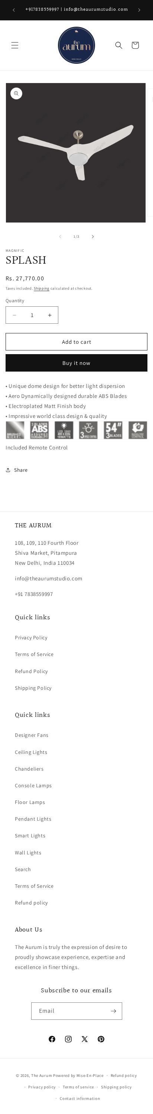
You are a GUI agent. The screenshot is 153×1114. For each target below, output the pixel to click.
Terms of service (78, 1087)
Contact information (80, 1098)
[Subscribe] (113, 1011)
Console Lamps (33, 785)
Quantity (15, 300)
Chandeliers (29, 768)
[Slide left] (60, 236)
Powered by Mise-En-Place (78, 1075)
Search (23, 869)
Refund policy (31, 902)
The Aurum (41, 1075)
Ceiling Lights (31, 752)
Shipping (41, 288)
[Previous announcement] (14, 10)
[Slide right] (93, 236)
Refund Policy (31, 671)
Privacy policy (42, 1087)
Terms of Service (34, 654)
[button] (15, 45)
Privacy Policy (31, 637)
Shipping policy (116, 1087)
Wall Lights (28, 852)
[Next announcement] (139, 10)
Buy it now (76, 362)
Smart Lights (30, 835)
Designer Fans (32, 735)
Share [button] (21, 470)
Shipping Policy (33, 688)
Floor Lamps (30, 802)
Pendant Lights (33, 818)
